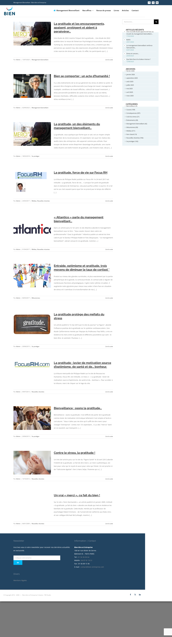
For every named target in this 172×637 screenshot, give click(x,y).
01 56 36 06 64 (83, 557)
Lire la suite (109, 60)
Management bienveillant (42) (136, 124)
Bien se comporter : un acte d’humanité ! (82, 76)
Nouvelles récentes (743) (134, 138)
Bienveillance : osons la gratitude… (78, 408)
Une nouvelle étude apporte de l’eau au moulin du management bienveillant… (140, 33)
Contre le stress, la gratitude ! (74, 452)
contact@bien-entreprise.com (92, 567)
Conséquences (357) (133, 113)
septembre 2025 (132, 78)
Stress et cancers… (132, 53)
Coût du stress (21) (132, 117)
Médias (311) (130, 131)
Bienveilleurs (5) (131, 106)
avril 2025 (129, 92)
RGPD (128, 40)
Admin (18, 60)
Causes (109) (130, 110)
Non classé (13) (131, 134)
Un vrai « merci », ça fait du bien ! (77, 495)
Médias (34, 201)
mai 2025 (129, 88)
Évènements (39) (132, 120)
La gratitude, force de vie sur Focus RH (80, 172)
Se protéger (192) (132, 141)
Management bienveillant (40, 60)
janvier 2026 (130, 74)
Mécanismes (36, 298)
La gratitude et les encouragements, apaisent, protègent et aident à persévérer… (79, 27)
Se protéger (35, 156)
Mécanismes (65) (132, 127)
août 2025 (129, 81)
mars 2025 (130, 96)
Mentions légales (20, 580)
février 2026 (130, 71)
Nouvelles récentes (43, 201)
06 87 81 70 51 (86, 560)
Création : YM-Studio (44, 595)
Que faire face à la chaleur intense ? (138, 59)
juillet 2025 (130, 85)
